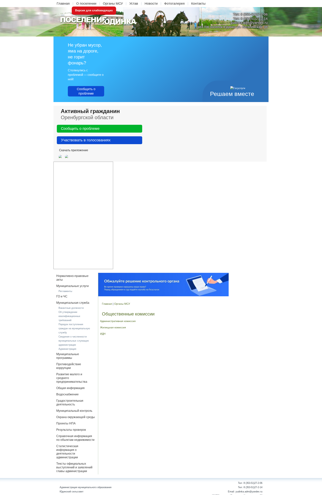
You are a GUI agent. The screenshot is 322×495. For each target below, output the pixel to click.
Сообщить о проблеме (86, 91)
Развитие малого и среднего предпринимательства (71, 378)
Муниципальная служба (72, 302)
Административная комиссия (118, 321)
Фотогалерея (174, 3)
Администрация (67, 349)
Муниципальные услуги (72, 286)
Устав (133, 3)
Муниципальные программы (67, 356)
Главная (63, 3)
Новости (151, 3)
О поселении (86, 3)
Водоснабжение (67, 394)
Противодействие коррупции (68, 366)
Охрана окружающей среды (75, 417)
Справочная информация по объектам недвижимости (75, 437)
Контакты (198, 3)
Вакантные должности (71, 308)
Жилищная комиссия (113, 327)
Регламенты (65, 291)
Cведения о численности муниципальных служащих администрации (74, 340)
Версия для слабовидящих (94, 10)
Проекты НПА (66, 423)
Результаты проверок (71, 429)
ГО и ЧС (61, 296)
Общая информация (70, 388)
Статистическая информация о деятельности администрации (67, 452)
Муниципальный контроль (74, 410)
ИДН (102, 333)
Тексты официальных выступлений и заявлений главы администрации (74, 467)
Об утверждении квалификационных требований (69, 316)
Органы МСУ (113, 3)
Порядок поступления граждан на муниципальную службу (74, 328)
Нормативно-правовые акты (72, 277)
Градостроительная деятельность (69, 402)
